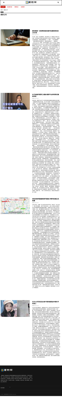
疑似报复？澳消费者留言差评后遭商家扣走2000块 (45, 32)
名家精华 (23, 7)
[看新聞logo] (31, 3)
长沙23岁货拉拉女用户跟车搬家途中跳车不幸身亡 (45, 302)
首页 (2, 9)
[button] (10, 387)
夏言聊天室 (9, 7)
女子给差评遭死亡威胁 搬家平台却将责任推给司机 (45, 95)
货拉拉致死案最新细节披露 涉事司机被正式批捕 (45, 200)
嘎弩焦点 (16, 7)
